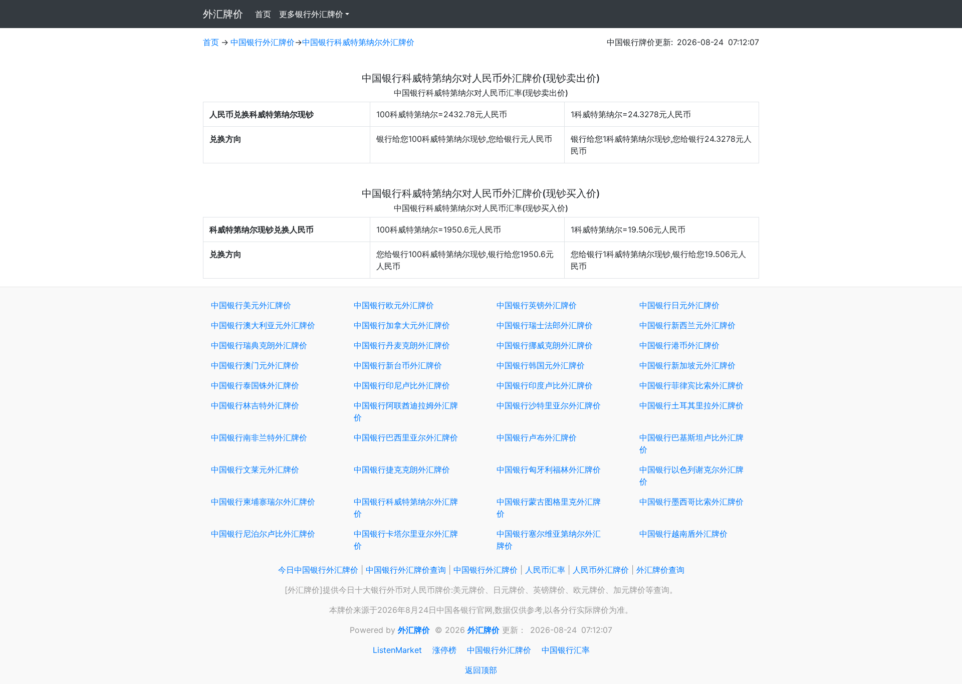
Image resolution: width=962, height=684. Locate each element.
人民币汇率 (545, 570)
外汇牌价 (223, 14)
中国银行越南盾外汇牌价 (683, 534)
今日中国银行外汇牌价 (318, 570)
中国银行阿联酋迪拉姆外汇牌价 (406, 411)
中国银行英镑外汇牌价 (537, 305)
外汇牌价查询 (660, 570)
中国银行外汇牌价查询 (406, 570)
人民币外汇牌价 (601, 570)
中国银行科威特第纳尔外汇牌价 (358, 42)
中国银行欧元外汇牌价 (394, 305)
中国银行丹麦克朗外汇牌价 (402, 345)
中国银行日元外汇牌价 (679, 305)
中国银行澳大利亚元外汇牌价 (263, 325)
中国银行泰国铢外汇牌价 (255, 385)
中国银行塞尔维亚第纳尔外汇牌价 (549, 540)
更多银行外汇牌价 (311, 14)
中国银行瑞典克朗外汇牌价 (259, 345)
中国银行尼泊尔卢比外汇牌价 (263, 534)
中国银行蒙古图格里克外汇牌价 (549, 508)
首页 (265, 14)
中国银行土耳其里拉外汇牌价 (691, 405)
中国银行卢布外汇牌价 (537, 437)
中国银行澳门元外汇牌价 (255, 365)
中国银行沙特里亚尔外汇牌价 (549, 405)
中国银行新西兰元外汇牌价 (687, 325)
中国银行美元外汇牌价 (251, 305)
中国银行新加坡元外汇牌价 (687, 365)
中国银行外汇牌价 (262, 42)
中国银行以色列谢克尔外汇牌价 (691, 476)
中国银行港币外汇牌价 (679, 345)
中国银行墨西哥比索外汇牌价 (691, 502)
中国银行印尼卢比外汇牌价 (402, 385)
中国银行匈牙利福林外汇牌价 (549, 470)
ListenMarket (397, 650)
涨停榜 (444, 650)
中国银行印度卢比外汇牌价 (545, 385)
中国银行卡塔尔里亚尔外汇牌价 (406, 540)
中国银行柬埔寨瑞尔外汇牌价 (263, 502)
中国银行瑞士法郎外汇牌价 (545, 325)
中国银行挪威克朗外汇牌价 (545, 345)
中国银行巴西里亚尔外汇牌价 (406, 437)
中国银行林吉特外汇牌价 (255, 405)
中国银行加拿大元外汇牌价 (402, 325)
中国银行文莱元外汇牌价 (255, 470)
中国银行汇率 (566, 650)
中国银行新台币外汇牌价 (398, 365)
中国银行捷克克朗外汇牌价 (402, 470)
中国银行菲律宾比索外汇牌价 (691, 385)
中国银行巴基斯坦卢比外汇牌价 (691, 443)
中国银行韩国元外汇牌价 (541, 365)
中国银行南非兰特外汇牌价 (259, 437)
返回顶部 (481, 670)
